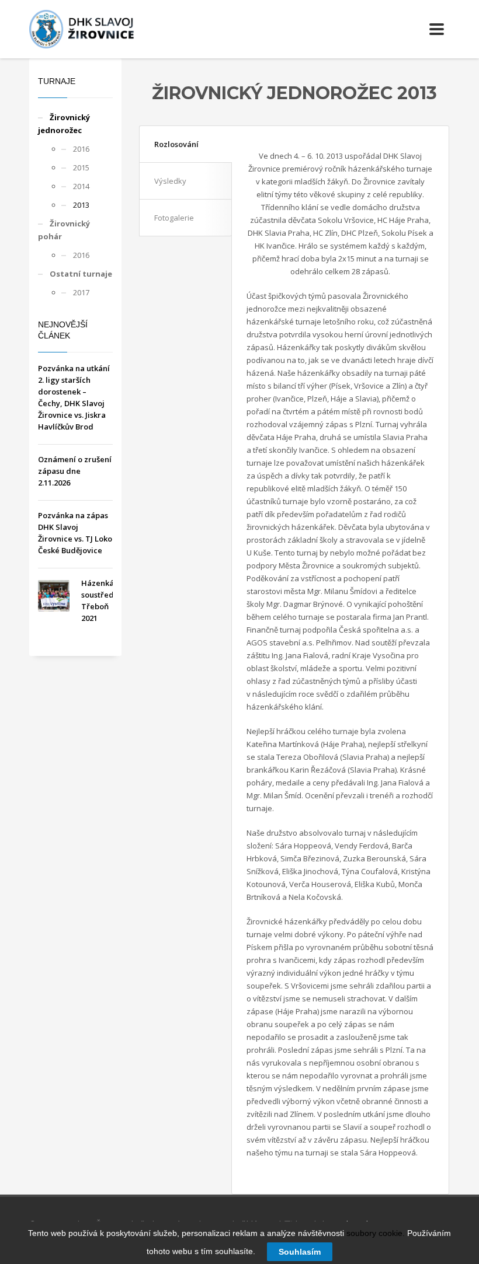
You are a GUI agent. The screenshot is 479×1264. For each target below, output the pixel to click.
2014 (81, 186)
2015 (81, 167)
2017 (81, 292)
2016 (81, 149)
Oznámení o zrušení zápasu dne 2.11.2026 (75, 471)
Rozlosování (176, 144)
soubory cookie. (375, 1233)
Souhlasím (300, 1251)
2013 (81, 205)
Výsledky (170, 181)
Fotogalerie (174, 217)
